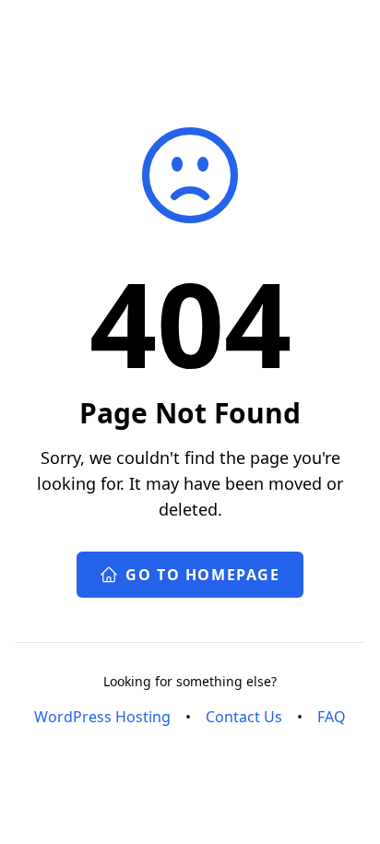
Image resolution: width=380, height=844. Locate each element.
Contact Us (244, 717)
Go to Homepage (202, 575)
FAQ (331, 717)
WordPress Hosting (102, 717)
